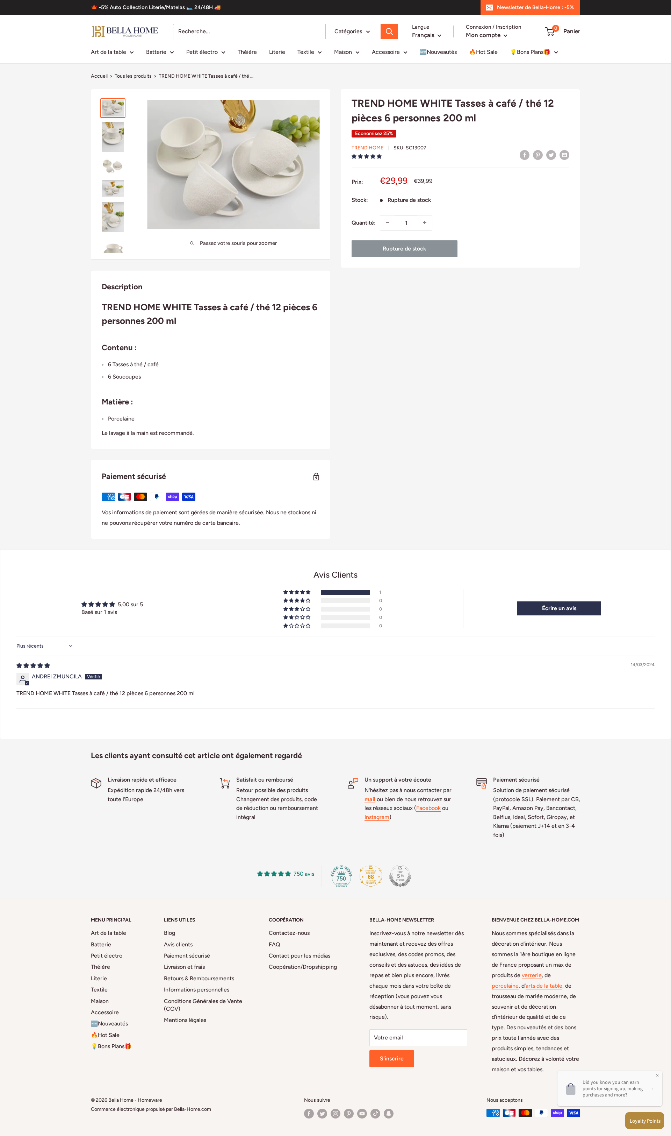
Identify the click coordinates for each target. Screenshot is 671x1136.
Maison (343, 52)
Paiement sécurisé (187, 955)
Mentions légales (185, 1020)
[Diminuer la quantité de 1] (387, 222)
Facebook (428, 808)
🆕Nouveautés (438, 52)
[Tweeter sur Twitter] (551, 154)
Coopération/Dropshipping (303, 967)
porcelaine (505, 985)
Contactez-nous (289, 933)
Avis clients (178, 944)
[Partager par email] (564, 154)
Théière (247, 52)
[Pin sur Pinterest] (538, 154)
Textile (305, 52)
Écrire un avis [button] (559, 608)
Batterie (156, 52)
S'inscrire (392, 1058)
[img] (33, 665)
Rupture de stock (404, 248)
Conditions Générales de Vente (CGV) (203, 1005)
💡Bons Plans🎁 (530, 52)
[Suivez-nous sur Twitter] (322, 1114)
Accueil (99, 76)
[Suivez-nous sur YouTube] (362, 1114)
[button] (367, 156)
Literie (277, 52)
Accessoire (386, 52)
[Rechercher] (389, 31)
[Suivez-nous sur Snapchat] (389, 1114)
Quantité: (364, 222)
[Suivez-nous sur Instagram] (335, 1114)
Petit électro (202, 52)
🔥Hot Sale (483, 52)
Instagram (377, 817)
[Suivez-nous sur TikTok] (375, 1114)
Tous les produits (133, 76)
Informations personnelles (196, 989)
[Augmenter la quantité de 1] (424, 222)
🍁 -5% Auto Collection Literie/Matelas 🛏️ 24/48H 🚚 (156, 7)
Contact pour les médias (299, 955)
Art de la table (108, 52)
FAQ (274, 944)
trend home (367, 148)
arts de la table (544, 985)
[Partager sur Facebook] (524, 154)
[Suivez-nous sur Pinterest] (349, 1114)
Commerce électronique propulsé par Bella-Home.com (151, 1109)
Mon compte (484, 34)
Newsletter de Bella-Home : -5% (535, 7)
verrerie (532, 975)
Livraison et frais (184, 967)
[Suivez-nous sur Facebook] (309, 1114)
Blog (169, 933)
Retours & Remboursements (199, 978)
